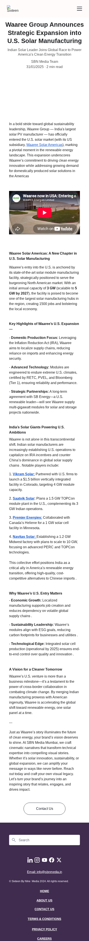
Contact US (44, 909)
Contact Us (44, 808)
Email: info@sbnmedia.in (44, 872)
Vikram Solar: (24, 474)
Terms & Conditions (44, 919)
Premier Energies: (27, 517)
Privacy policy (44, 929)
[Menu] (79, 9)
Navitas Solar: (25, 536)
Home (44, 891)
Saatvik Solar (23, 498)
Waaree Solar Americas (44, 145)
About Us (44, 900)
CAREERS (44, 938)
